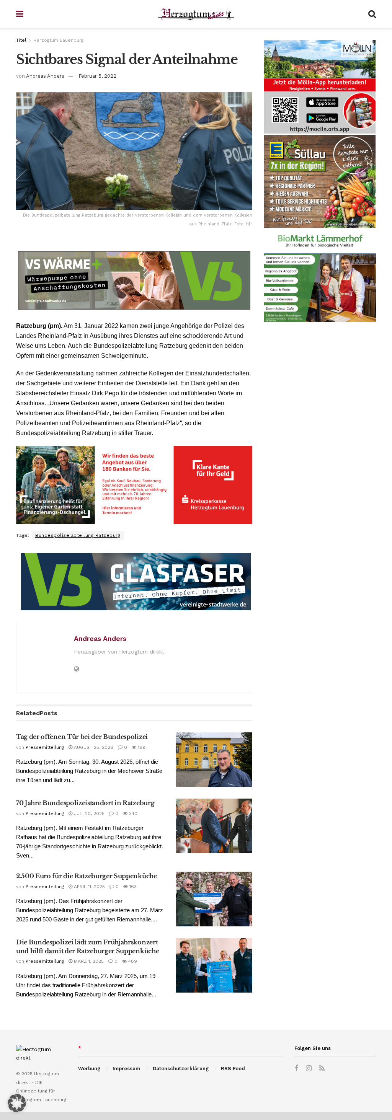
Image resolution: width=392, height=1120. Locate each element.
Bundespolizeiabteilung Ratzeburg (77, 535)
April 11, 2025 (88, 886)
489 (132, 961)
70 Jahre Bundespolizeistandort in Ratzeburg (85, 803)
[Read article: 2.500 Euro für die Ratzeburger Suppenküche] (214, 899)
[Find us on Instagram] (309, 1068)
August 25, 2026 (92, 747)
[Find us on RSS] (322, 1068)
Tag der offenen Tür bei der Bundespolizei (82, 736)
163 (132, 886)
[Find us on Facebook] (296, 1068)
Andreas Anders (45, 76)
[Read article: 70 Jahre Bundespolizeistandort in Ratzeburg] (214, 826)
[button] (17, 1103)
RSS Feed (233, 1068)
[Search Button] (372, 14)
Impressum (126, 1068)
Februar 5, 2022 (97, 76)
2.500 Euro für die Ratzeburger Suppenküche (86, 876)
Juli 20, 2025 (88, 813)
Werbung (89, 1068)
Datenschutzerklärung (181, 1068)
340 (132, 813)
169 (140, 747)
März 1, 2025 (88, 961)
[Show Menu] (19, 14)
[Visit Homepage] (196, 14)
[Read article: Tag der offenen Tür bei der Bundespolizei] (214, 759)
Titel (21, 40)
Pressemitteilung (45, 747)
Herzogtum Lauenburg (58, 40)
